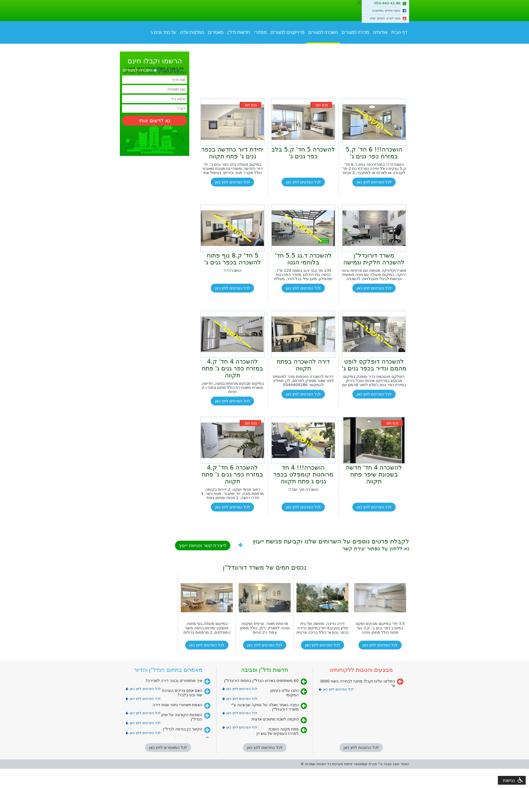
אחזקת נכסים (394, 47)
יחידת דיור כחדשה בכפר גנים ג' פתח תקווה (232, 153)
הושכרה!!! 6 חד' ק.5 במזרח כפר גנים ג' (374, 153)
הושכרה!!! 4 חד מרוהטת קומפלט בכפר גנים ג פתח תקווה (303, 474)
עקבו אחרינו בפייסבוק (386, 10)
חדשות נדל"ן (238, 32)
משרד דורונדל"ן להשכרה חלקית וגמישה (373, 259)
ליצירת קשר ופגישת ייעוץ (202, 545)
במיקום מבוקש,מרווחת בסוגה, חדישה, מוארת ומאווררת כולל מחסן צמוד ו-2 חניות (232, 387)
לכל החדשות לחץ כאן (264, 747)
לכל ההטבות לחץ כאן (361, 747)
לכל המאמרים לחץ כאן (168, 747)
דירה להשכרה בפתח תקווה (303, 365)
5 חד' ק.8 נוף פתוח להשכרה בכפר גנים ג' (232, 259)
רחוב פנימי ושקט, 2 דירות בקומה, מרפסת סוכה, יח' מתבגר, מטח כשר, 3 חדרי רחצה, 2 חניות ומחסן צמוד (232, 494)
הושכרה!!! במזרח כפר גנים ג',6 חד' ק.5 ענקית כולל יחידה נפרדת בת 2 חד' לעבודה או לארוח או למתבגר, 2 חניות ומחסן (374, 169)
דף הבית (399, 32)
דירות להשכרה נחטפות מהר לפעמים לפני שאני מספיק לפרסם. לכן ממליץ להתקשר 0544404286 (303, 381)
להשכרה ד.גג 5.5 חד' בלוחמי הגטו (303, 259)
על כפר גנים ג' (163, 32)
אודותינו (380, 32)
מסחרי (260, 32)
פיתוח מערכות (342, 764)
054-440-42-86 (387, 3)
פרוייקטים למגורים (287, 32)
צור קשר (371, 47)
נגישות (509, 780)
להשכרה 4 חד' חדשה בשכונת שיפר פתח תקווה (374, 474)
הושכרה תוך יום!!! (303, 490)
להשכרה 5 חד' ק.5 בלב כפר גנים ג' (303, 153)
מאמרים (215, 32)
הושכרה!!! (232, 271)
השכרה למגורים (323, 32)
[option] (207, 613)
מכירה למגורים (355, 32)
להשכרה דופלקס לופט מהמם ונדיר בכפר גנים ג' (374, 365)
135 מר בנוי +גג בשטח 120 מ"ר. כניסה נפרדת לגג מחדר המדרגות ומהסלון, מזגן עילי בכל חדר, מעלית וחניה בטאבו (303, 275)
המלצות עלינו (192, 32)
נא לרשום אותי (154, 120)
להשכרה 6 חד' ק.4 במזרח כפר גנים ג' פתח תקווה (232, 474)
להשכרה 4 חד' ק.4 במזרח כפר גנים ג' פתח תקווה (232, 368)
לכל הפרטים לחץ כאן (374, 182)
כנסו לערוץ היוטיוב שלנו (385, 18)
